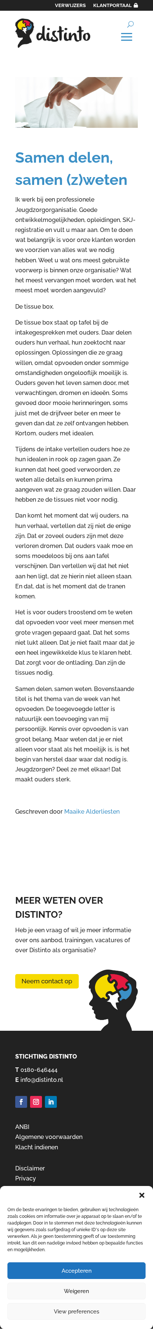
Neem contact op (47, 981)
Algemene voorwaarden (48, 1136)
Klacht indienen (36, 1147)
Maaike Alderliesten (92, 811)
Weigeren (76, 1291)
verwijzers (70, 5)
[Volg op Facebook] (21, 1102)
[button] (142, 1195)
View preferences (76, 1311)
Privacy (25, 1178)
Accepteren (77, 1270)
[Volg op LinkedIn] (51, 1102)
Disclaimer (30, 1168)
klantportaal (112, 5)
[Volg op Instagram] (36, 1102)
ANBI (22, 1126)
